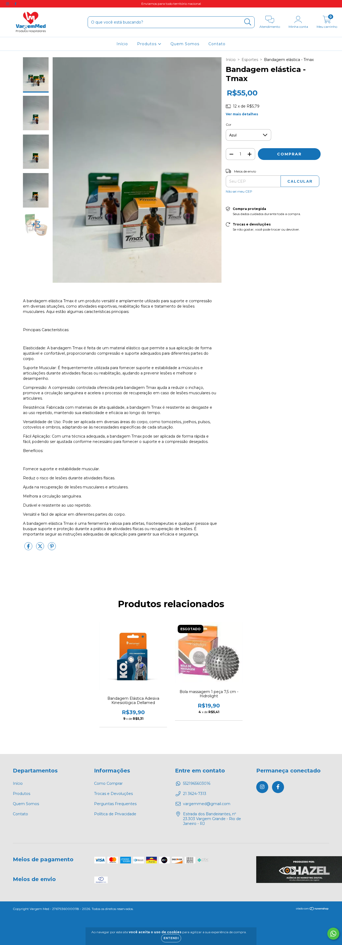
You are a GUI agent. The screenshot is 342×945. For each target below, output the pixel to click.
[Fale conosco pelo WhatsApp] (333, 934)
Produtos (147, 43)
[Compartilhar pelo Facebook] (28, 548)
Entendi (171, 938)
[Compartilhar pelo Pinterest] (52, 548)
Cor (228, 125)
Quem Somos (184, 43)
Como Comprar (108, 783)
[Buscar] (248, 22)
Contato (217, 43)
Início (122, 43)
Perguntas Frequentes (115, 803)
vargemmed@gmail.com (206, 803)
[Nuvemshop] (312, 909)
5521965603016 (196, 783)
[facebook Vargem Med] (15, 3)
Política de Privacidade (115, 814)
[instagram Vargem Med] (8, 3)
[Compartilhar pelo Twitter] (40, 548)
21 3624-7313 (194, 793)
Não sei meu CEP (239, 191)
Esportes (250, 59)
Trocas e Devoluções (113, 793)
